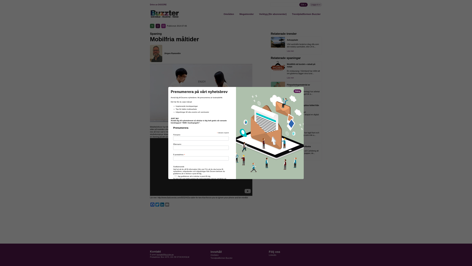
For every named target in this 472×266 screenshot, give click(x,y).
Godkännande (178, 167)
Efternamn (177, 144)
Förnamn (176, 135)
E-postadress (179, 154)
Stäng (297, 91)
